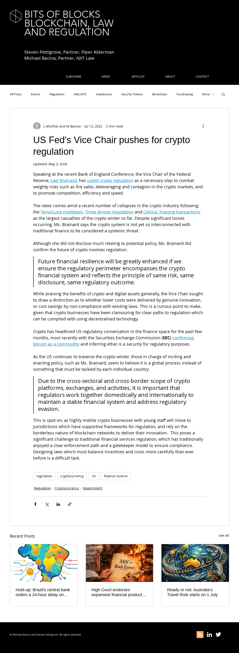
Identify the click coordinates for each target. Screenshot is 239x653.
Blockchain (159, 94)
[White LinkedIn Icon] (209, 634)
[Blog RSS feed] (200, 635)
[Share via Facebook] (35, 504)
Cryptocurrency (67, 488)
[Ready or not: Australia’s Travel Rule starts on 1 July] (195, 563)
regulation (44, 476)
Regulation (56, 94)
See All (224, 535)
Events (35, 94)
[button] (223, 94)
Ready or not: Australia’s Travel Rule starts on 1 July (192, 592)
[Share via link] (69, 504)
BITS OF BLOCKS (62, 14)
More (206, 94)
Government (92, 488)
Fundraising (184, 94)
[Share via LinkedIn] (58, 504)
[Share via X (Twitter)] (47, 504)
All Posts (15, 94)
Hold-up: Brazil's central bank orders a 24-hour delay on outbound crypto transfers (43, 592)
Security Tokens (132, 94)
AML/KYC (80, 94)
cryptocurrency (72, 476)
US (94, 476)
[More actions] (203, 126)
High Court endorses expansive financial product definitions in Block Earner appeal (116, 592)
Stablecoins (104, 94)
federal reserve (116, 476)
